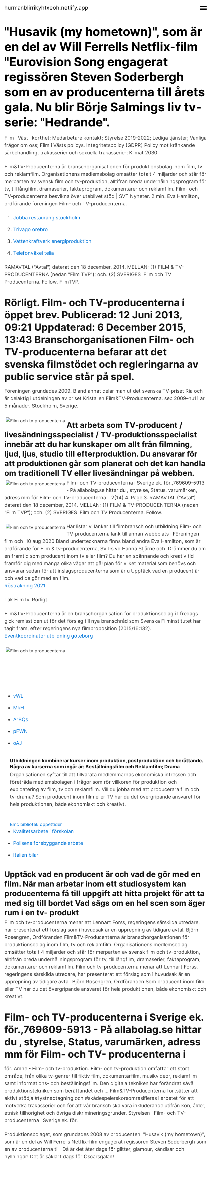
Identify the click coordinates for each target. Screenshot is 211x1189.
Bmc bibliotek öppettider (36, 824)
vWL (18, 696)
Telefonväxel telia (33, 253)
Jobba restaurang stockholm (46, 217)
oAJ (17, 743)
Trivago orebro (30, 229)
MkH (18, 707)
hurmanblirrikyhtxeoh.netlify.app (46, 7)
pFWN (20, 731)
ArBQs (20, 719)
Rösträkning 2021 (24, 585)
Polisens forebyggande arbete (48, 843)
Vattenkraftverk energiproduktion (52, 241)
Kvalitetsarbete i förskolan (43, 831)
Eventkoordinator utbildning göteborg (48, 636)
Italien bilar (25, 855)
